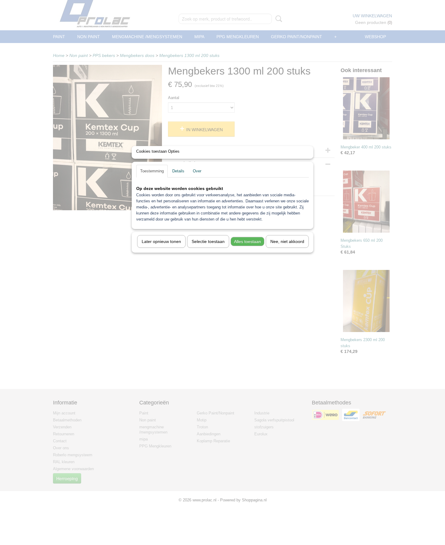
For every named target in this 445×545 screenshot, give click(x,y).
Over (197, 171)
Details (178, 171)
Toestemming (152, 171)
